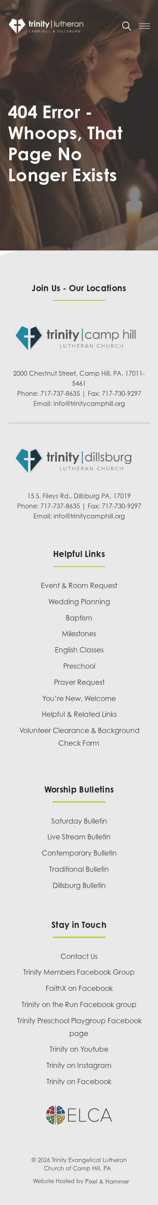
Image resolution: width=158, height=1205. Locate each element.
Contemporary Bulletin (79, 853)
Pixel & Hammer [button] (107, 1181)
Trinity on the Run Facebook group (79, 1004)
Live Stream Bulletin (79, 836)
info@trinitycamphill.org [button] (89, 403)
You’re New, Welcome (79, 698)
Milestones (79, 633)
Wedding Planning (79, 601)
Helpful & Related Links (79, 714)
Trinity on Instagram (79, 1065)
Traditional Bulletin (79, 869)
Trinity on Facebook (79, 1081)
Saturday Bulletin (79, 821)
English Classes (79, 649)
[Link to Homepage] (61, 26)
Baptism (79, 617)
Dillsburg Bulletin (79, 885)
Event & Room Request (79, 585)
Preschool (79, 666)
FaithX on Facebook (79, 988)
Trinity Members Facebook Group (79, 972)
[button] (126, 26)
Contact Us (79, 956)
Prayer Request (79, 682)
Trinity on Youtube (79, 1049)
